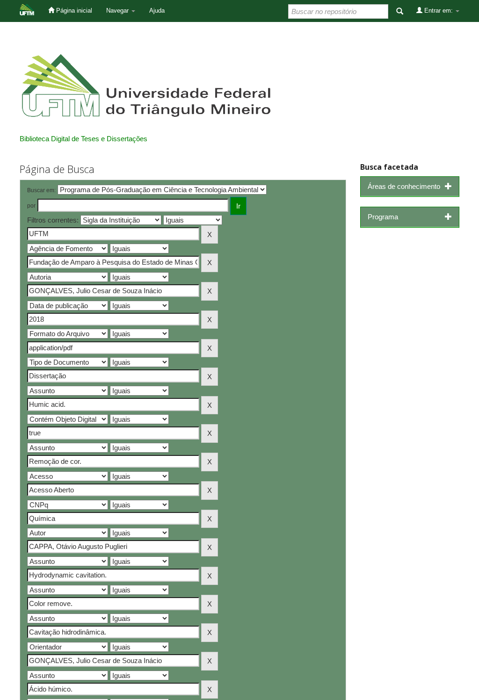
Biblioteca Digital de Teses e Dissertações (83, 139)
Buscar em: (41, 190)
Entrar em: (438, 10)
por (31, 205)
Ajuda (157, 10)
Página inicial (73, 10)
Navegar (118, 10)
